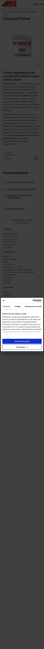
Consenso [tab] (6, 306)
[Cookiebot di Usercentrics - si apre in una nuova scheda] (33, 300)
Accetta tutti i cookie (22, 341)
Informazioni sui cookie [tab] (33, 306)
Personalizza (20, 347)
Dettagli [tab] (17, 306)
